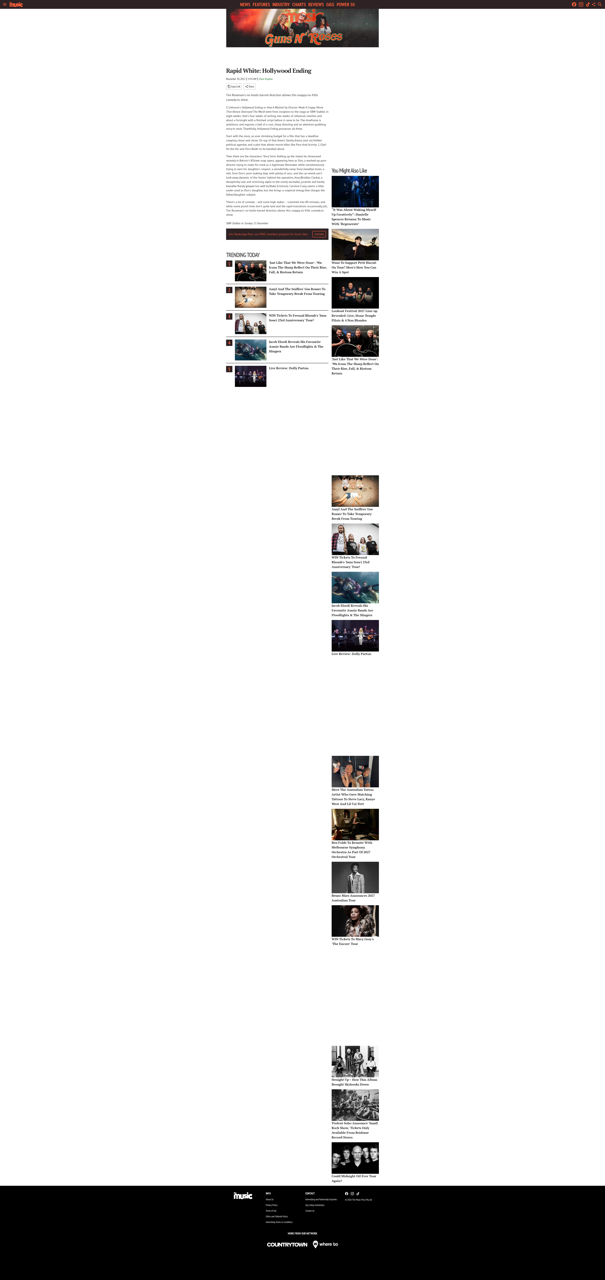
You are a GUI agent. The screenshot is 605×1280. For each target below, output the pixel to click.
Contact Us (309, 1210)
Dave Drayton (266, 79)
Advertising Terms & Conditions (279, 1222)
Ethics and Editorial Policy (277, 1216)
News (245, 4)
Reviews (316, 4)
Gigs (330, 4)
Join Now (319, 234)
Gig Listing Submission (314, 1205)
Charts (299, 4)
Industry (281, 4)
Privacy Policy (271, 1205)
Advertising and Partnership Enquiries (321, 1199)
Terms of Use (271, 1210)
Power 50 (346, 4)
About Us (270, 1199)
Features (261, 4)
